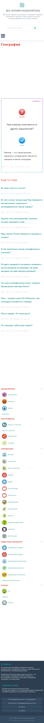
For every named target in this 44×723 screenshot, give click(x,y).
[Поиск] (34, 28)
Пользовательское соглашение (22, 699)
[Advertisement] (22, 73)
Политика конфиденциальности (22, 703)
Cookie (22, 707)
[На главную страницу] (22, 5)
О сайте (22, 710)
